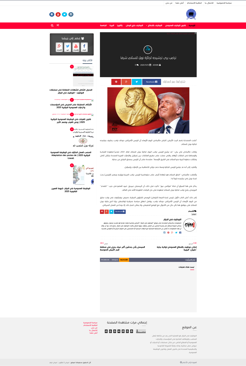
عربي (67, 362)
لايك (84, 50)
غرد (67, 50)
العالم (194, 214)
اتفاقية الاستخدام (194, 3)
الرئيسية (192, 25)
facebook (105, 260)
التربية (112, 25)
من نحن (168, 3)
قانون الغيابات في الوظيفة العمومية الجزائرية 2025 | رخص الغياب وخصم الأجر (71, 120)
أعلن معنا (180, 3)
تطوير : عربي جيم (56, 362)
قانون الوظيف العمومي (175, 25)
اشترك (59, 50)
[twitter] (64, 14)
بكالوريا (120, 25)
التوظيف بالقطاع (155, 25)
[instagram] (70, 14)
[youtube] (58, 14)
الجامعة (103, 25)
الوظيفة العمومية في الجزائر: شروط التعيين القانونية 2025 (70, 190)
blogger (124, 260)
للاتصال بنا (209, 3)
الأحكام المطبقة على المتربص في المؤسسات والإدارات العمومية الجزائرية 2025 (71, 106)
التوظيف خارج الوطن (134, 25)
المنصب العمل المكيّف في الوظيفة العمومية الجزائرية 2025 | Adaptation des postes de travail (70, 155)
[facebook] (51, 14)
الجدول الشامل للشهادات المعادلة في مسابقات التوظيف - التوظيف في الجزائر (70, 91)
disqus (115, 260)
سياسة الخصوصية (224, 3)
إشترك (76, 50)
